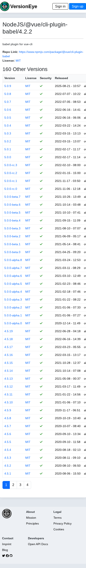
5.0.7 (7, 101)
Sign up (77, 6)
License (31, 78)
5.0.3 (7, 133)
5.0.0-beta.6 (12, 204)
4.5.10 (8, 402)
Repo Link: (10, 51)
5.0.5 (7, 117)
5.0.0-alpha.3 (13, 299)
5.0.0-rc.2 (10, 173)
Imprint (6, 544)
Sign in (60, 6)
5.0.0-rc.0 (10, 188)
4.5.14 (8, 370)
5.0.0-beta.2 (12, 236)
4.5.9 (7, 410)
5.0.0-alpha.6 (13, 275)
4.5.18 (8, 339)
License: (9, 60)
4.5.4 (7, 449)
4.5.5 (7, 442)
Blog (5, 550)
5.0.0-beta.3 (12, 228)
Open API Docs (38, 544)
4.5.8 (7, 418)
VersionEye (23, 6)
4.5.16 (8, 355)
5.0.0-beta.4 (12, 220)
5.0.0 (7, 157)
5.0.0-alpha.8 (13, 260)
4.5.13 (8, 378)
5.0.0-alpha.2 (13, 307)
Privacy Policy (62, 523)
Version (9, 78)
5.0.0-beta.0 (12, 252)
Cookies (58, 529)
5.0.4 (7, 125)
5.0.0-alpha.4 (13, 291)
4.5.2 (7, 465)
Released (61, 78)
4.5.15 (8, 362)
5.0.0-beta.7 (12, 196)
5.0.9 (7, 86)
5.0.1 (7, 149)
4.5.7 (7, 426)
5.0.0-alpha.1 (13, 315)
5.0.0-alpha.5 (13, 283)
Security (46, 78)
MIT (18, 60)
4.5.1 (7, 473)
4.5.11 (8, 394)
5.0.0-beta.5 (12, 212)
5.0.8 (7, 94)
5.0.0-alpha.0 (13, 323)
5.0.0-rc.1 (10, 181)
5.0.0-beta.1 (12, 244)
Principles (32, 523)
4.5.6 (7, 434)
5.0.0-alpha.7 (13, 268)
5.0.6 (7, 109)
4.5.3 (7, 457)
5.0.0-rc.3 (10, 165)
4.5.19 (8, 331)
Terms (57, 517)
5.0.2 (7, 141)
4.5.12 (8, 386)
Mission (31, 517)
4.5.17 (8, 347)
